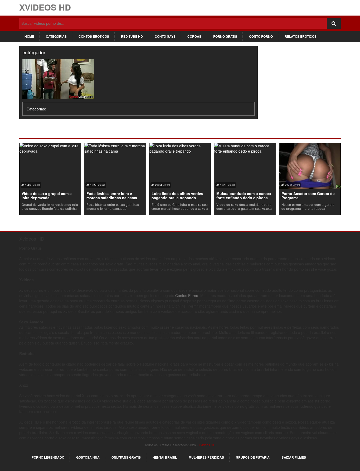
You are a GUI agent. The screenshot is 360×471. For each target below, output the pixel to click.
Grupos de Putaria (253, 457)
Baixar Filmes (293, 457)
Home (29, 36)
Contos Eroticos (94, 36)
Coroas (194, 36)
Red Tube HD (132, 36)
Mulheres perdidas (206, 457)
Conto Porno (261, 36)
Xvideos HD (45, 7)
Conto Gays (165, 36)
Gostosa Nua (88, 457)
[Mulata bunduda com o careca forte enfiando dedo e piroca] (244, 147)
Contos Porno (186, 295)
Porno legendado (48, 457)
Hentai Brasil (165, 457)
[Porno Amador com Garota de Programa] (309, 165)
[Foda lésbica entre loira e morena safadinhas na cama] (114, 147)
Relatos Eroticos (301, 36)
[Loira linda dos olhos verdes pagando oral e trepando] (180, 147)
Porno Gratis (225, 36)
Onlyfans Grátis (126, 457)
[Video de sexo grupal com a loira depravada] (50, 147)
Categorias (56, 36)
